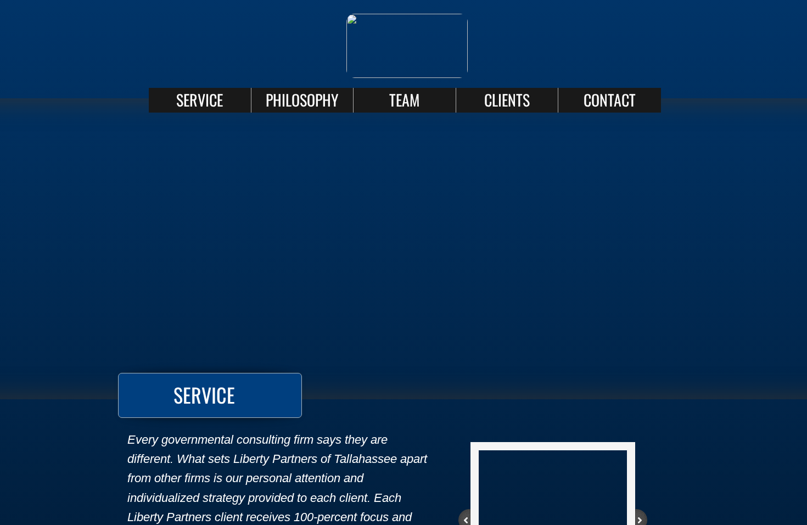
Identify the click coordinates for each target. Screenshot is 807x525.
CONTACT (610, 99)
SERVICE (199, 99)
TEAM (404, 99)
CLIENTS (507, 99)
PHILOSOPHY (302, 99)
